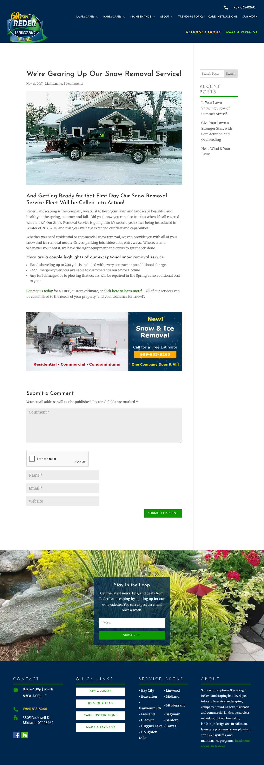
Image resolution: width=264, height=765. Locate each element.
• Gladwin (147, 720)
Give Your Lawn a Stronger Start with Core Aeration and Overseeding (216, 131)
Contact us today (39, 291)
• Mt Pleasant (174, 705)
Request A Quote (203, 32)
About (165, 16)
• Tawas (170, 726)
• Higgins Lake (150, 726)
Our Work (249, 16)
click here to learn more (122, 291)
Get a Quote (101, 691)
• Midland (171, 696)
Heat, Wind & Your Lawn (215, 151)
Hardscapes (112, 16)
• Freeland (147, 714)
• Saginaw (172, 714)
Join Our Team (101, 703)
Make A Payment (241, 32)
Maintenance (140, 16)
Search (230, 73)
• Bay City (146, 690)
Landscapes (85, 16)
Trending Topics (191, 16)
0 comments (74, 84)
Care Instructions (222, 16)
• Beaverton (148, 696)
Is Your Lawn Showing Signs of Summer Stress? (215, 108)
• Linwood (172, 690)
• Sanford (171, 720)
